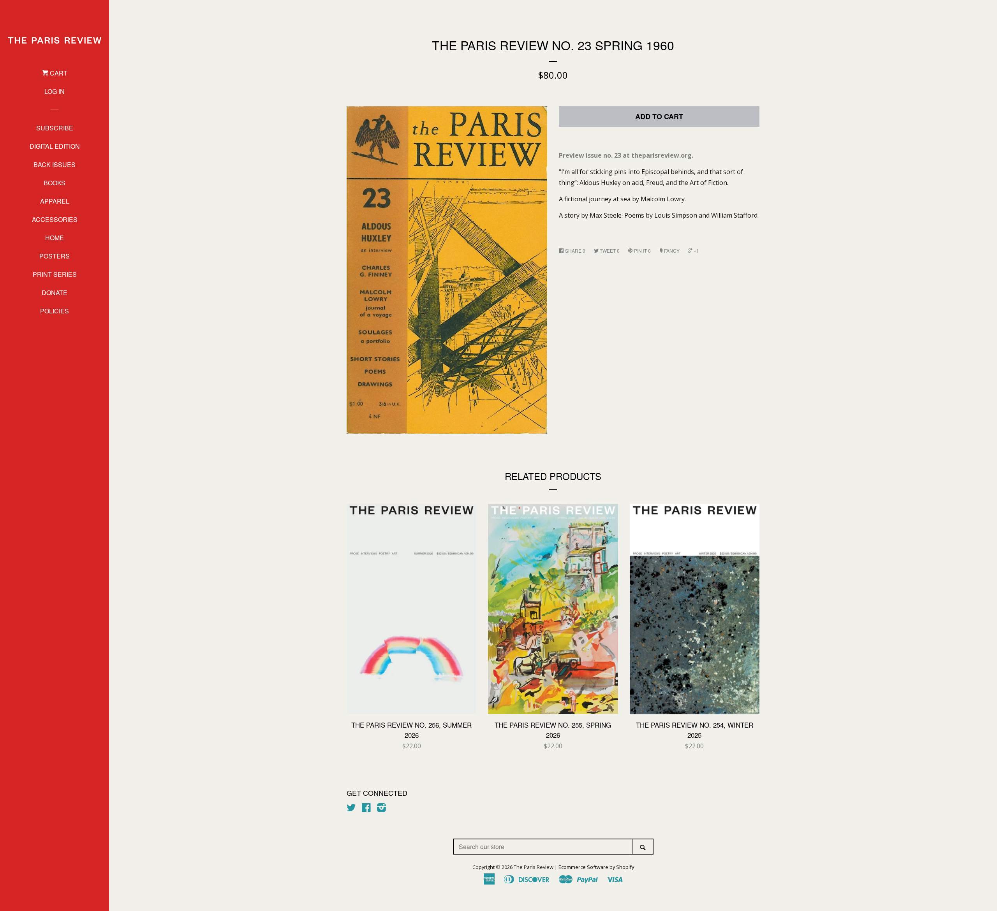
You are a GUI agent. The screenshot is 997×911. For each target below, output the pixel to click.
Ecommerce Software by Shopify (596, 867)
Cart (57, 73)
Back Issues (54, 164)
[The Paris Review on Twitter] (351, 809)
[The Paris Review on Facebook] (366, 809)
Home (54, 237)
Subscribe (54, 127)
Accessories (55, 219)
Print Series (55, 274)
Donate (54, 292)
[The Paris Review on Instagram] (381, 809)
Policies (54, 310)
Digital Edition (55, 146)
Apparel (54, 201)
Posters (54, 255)
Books (54, 182)
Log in (54, 91)
